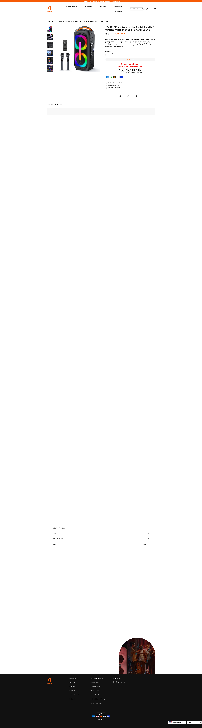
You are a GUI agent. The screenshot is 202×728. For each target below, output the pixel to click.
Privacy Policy (95, 682)
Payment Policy (96, 686)
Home (49, 21)
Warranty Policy (96, 695)
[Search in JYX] (143, 9)
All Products (118, 11)
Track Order (72, 690)
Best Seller (103, 6)
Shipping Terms (95, 690)
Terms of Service (96, 703)
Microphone (118, 6)
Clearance (88, 6)
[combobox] (177, 722)
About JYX (72, 682)
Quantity (108, 52)
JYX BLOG (72, 699)
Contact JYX (72, 686)
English (100, 714)
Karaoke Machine (71, 6)
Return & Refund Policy (98, 699)
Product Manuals (74, 695)
